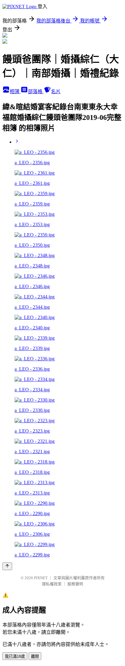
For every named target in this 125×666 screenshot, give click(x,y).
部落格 (36, 91)
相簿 (15, 91)
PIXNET (41, 578)
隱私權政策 (52, 584)
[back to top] (7, 566)
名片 (56, 91)
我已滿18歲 (15, 656)
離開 (35, 656)
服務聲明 (75, 584)
